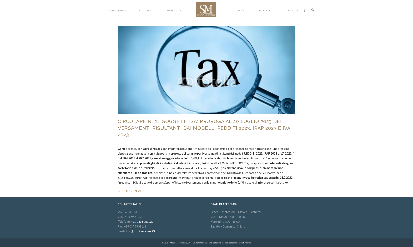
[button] (313, 10)
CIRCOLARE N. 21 (129, 191)
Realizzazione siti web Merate (238, 243)
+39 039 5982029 (142, 221)
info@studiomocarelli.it (140, 231)
